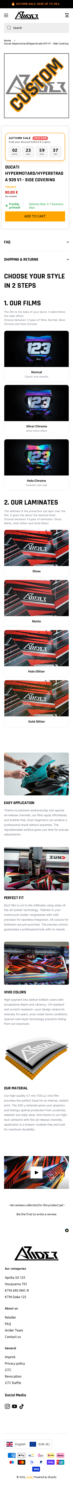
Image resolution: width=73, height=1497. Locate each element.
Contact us (13, 1337)
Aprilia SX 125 (15, 1277)
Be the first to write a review (36, 1214)
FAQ (8, 1324)
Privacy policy (15, 1363)
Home (7, 40)
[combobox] (36, 28)
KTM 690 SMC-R (17, 1290)
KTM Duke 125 (15, 1297)
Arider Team (14, 1330)
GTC (8, 1370)
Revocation (13, 1376)
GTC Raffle (13, 1383)
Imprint (10, 1357)
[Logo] (27, 15)
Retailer (10, 1317)
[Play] (36, 1172)
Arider (29, 1477)
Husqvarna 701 (16, 1284)
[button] (67, 15)
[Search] (7, 28)
